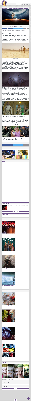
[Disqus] (15, 171)
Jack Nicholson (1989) (7, 383)
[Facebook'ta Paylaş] (7, 28)
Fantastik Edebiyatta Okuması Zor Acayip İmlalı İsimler (8, 268)
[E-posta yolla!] (26, 28)
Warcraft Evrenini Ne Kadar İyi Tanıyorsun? (7, 322)
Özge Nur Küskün (11, 26)
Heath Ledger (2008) (6, 382)
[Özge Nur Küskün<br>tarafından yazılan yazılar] (4, 205)
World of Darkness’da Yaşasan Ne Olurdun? (7, 339)
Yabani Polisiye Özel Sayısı (5, 233)
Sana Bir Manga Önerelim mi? (6, 357)
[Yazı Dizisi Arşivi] (27, 4)
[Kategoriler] (24, 4)
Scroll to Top (28, 398)
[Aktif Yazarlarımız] (26, 4)
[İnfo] (29, 4)
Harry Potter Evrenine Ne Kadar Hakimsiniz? (8, 305)
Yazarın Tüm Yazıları (15, 211)
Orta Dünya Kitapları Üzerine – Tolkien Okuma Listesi (8, 286)
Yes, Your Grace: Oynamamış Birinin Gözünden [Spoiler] (8, 251)
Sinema (16, 26)
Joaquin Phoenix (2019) (7, 386)
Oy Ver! (15, 388)
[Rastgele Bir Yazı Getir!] (23, 4)
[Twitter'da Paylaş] (18, 28)
